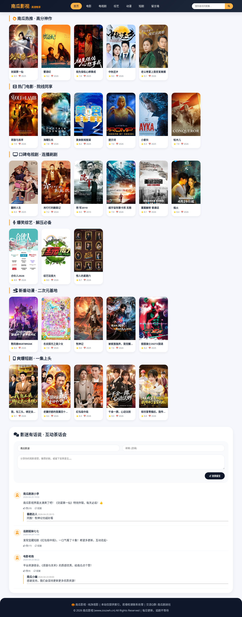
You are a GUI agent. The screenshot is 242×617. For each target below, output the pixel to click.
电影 (88, 6)
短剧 (141, 6)
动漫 (129, 6)
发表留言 (215, 476)
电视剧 (103, 6)
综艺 (116, 6)
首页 (76, 6)
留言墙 (155, 6)
